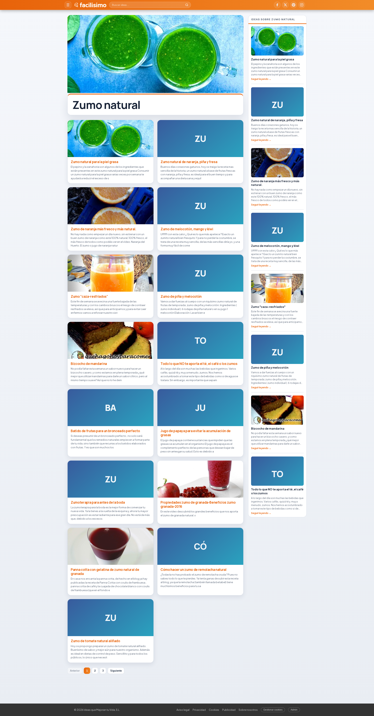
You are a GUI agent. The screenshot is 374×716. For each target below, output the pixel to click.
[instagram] (301, 5)
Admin (294, 709)
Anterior (75, 670)
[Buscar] (187, 5)
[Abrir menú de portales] (68, 5)
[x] (285, 5)
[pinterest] (293, 5)
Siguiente (116, 670)
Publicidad (229, 709)
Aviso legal (183, 709)
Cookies (214, 709)
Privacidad (199, 709)
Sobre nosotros (248, 709)
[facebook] (277, 5)
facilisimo (93, 5)
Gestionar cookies (272, 709)
